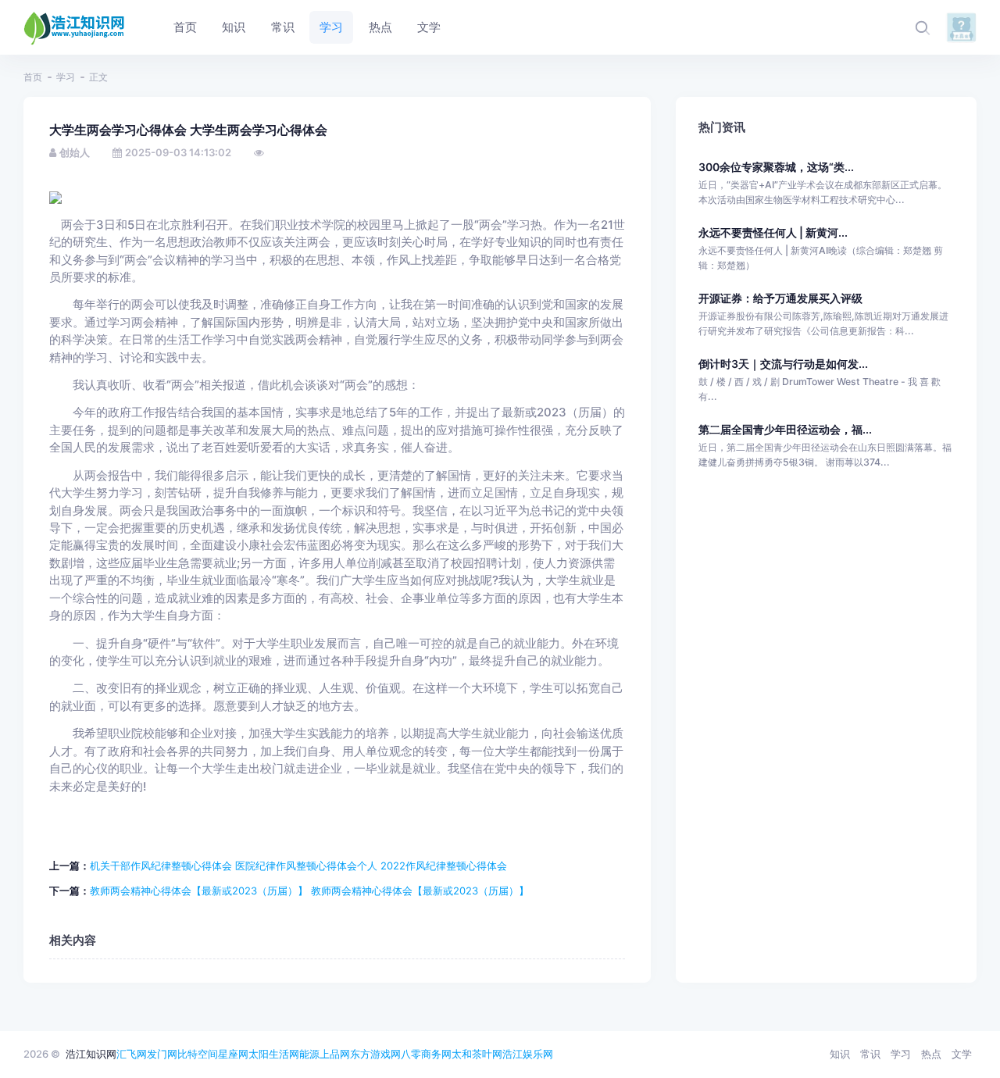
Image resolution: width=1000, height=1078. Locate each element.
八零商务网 (426, 1054)
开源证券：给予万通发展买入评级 (780, 298)
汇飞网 (131, 1054)
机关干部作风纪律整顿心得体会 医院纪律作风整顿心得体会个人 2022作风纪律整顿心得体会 (298, 865)
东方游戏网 (375, 1054)
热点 (931, 1054)
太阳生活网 (273, 1054)
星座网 (233, 1054)
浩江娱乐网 (527, 1054)
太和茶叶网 (477, 1054)
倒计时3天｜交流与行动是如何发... (783, 363)
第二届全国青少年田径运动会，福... (785, 429)
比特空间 (197, 1054)
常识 (870, 1054)
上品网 (335, 1054)
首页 (32, 77)
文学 (962, 1054)
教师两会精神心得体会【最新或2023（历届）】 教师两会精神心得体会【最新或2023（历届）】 (309, 890)
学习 (65, 77)
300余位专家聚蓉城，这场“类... (776, 166)
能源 (309, 1054)
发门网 (162, 1054)
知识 (840, 1054)
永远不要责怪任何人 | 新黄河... (773, 232)
